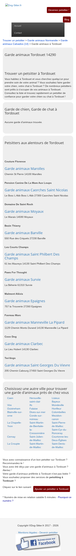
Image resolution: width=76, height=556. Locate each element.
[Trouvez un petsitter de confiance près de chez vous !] (13, 3)
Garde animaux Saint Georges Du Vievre (37, 365)
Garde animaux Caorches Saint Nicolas (36, 190)
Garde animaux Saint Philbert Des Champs (32, 256)
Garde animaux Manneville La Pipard (34, 322)
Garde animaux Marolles (25, 168)
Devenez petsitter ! (58, 10)
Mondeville (58, 405)
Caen (10, 398)
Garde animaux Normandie (42, 40)
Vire (9, 405)
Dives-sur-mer (37, 412)
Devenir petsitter (48, 532)
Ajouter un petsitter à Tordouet (52, 489)
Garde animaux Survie (23, 279)
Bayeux (56, 401)
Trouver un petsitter (14, 40)
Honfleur (56, 408)
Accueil (17, 26)
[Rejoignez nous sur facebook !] (38, 542)
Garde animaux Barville (24, 232)
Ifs (31, 405)
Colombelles (59, 412)
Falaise (34, 408)
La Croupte (13, 443)
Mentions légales (27, 532)
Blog (66, 19)
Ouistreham (13, 408)
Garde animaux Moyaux (24, 211)
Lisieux (56, 398)
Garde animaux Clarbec (24, 343)
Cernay (11, 436)
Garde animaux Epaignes (25, 301)
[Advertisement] (40, 62)
